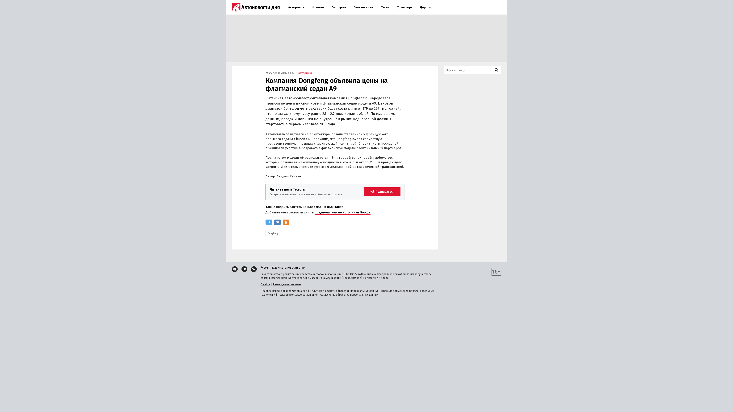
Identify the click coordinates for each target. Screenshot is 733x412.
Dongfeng (273, 233)
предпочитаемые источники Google (343, 212)
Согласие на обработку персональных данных (349, 294)
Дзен (320, 207)
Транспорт (404, 7)
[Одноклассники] (286, 222)
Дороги (425, 7)
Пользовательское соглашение (298, 294)
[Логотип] (256, 7)
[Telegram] (269, 222)
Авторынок (296, 7)
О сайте (265, 284)
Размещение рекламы (287, 284)
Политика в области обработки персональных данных (344, 291)
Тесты (385, 7)
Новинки (318, 7)
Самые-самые (363, 7)
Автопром (339, 7)
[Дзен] (235, 269)
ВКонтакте (335, 207)
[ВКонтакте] (277, 222)
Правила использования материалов (284, 291)
